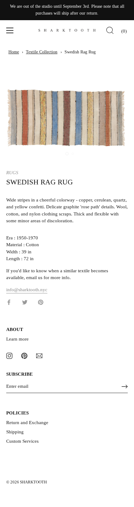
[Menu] (10, 30)
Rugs (12, 172)
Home (13, 52)
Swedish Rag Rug (80, 52)
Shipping (15, 431)
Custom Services (22, 441)
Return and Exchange (27, 422)
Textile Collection (41, 52)
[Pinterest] (24, 355)
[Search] (110, 31)
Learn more (17, 339)
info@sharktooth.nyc (26, 289)
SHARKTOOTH (33, 482)
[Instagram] (9, 355)
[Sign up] (125, 386)
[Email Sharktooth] (39, 355)
